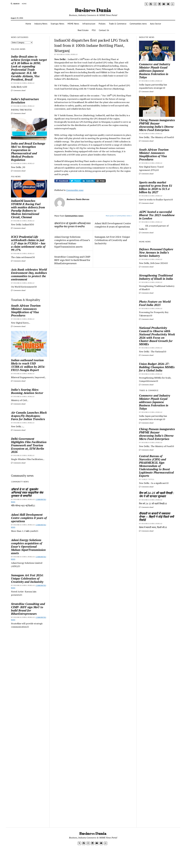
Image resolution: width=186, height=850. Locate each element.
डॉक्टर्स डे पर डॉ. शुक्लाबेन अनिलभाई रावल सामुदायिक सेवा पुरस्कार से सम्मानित (27, 492)
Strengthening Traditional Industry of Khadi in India (156, 277)
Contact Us (104, 30)
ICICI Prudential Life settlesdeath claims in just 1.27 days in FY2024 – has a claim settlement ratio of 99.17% (28, 243)
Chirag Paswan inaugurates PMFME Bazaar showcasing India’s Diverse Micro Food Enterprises (157, 125)
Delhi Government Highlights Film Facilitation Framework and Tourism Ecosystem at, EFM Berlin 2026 (28, 445)
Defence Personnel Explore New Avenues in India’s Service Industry (156, 252)
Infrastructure (88, 23)
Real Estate (83, 30)
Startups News (57, 23)
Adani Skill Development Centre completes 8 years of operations (29, 518)
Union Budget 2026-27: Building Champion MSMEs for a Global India (157, 367)
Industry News (40, 23)
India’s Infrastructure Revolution (25, 100)
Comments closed (19, 90)
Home (24, 4)
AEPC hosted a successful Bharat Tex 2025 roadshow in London (157, 215)
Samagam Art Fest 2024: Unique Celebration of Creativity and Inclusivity (27, 578)
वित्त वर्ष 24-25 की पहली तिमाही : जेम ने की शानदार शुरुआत (156, 494)
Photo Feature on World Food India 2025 (155, 303)
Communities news (138, 23)
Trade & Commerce (117, 23)
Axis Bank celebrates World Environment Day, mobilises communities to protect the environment (29, 274)
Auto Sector (155, 23)
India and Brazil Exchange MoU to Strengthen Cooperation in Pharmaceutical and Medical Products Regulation (28, 151)
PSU (94, 30)
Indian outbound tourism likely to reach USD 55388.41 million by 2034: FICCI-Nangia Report (28, 365)
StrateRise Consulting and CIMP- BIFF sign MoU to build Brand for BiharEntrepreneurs (28, 608)
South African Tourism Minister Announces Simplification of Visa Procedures (26, 310)
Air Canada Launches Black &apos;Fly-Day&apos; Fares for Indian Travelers (29, 416)
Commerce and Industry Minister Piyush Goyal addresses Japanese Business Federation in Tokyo (154, 70)
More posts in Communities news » (119, 216)
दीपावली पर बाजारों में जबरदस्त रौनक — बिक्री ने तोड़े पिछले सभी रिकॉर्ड (156, 517)
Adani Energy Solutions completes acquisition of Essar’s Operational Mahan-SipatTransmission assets (28, 546)
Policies (102, 23)
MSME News (73, 23)
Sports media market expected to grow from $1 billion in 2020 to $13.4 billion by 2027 (155, 187)
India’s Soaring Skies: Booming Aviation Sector (27, 391)
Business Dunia (93, 10)
